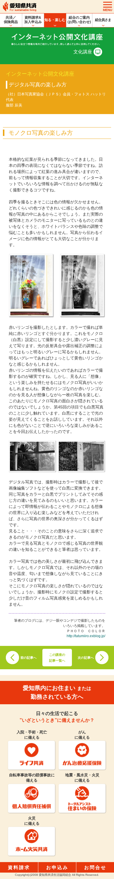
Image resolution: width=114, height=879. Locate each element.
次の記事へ (86, 657)
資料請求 (19, 867)
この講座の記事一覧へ (57, 657)
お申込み (57, 867)
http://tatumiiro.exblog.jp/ (86, 636)
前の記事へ (28, 657)
